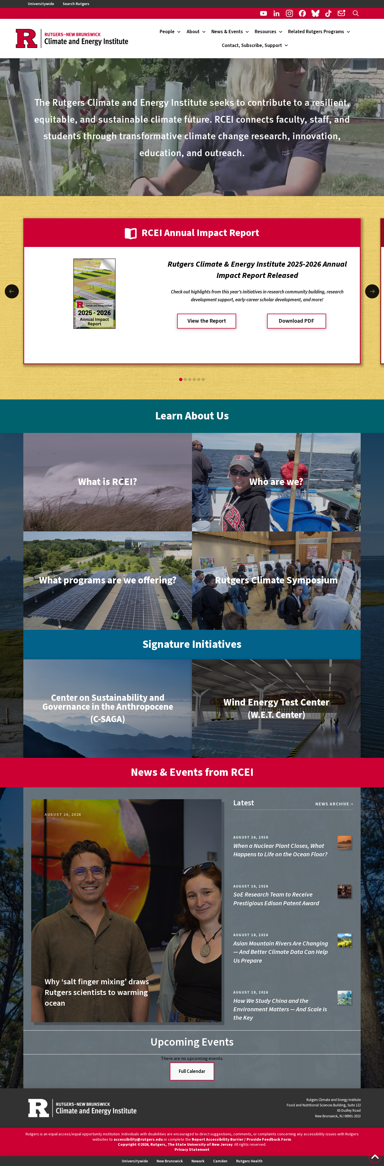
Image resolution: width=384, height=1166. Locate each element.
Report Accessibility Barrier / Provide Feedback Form (241, 1139)
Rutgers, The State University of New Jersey (191, 1144)
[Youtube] (263, 13)
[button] (356, 13)
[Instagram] (289, 13)
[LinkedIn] (276, 13)
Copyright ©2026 (133, 1144)
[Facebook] (302, 13)
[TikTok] (328, 13)
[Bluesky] (315, 13)
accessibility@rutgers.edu (138, 1139)
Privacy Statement (192, 1149)
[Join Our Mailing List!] (341, 13)
